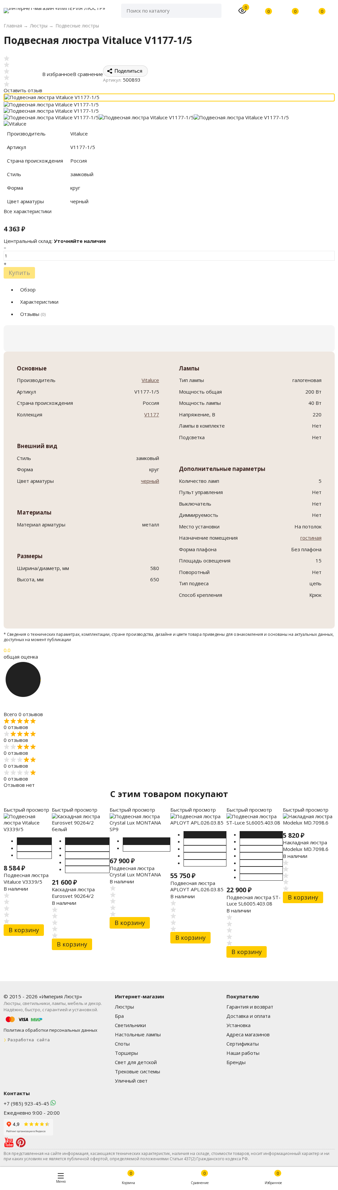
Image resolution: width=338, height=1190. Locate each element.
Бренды (236, 1062)
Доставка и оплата (248, 1016)
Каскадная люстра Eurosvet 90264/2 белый (73, 895)
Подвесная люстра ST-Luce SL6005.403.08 (253, 900)
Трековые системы (137, 1071)
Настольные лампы (138, 1034)
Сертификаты (242, 1043)
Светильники (130, 1025)
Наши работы (242, 1053)
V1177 (151, 414)
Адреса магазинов (248, 1034)
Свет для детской (136, 1062)
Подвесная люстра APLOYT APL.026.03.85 (196, 886)
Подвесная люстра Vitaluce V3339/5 (26, 878)
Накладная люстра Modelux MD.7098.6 (305, 845)
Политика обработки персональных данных (50, 1030)
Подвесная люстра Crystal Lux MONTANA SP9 (135, 874)
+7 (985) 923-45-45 (26, 1103)
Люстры (124, 1006)
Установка (238, 1025)
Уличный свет (131, 1080)
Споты (122, 1043)
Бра (119, 1016)
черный (150, 481)
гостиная (310, 537)
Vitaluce (150, 380)
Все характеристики (27, 211)
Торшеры (126, 1053)
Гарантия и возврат (249, 1006)
